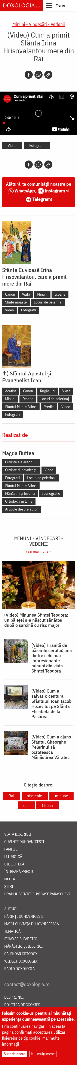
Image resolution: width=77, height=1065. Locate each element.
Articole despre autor (21, 509)
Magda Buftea (18, 452)
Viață (26, 294)
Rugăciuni (47, 390)
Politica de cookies (22, 1005)
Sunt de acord (14, 1053)
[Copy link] (48, 75)
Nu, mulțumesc (43, 1053)
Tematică (12, 931)
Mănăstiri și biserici (20, 493)
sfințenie (34, 796)
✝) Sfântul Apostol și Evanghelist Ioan (26, 377)
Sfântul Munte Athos (21, 406)
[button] (55, 5)
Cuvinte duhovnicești (21, 469)
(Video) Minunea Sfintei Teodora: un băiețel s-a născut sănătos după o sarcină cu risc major (36, 620)
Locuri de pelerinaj (48, 302)
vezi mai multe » (38, 551)
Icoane (60, 294)
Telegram (42, 199)
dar (26, 805)
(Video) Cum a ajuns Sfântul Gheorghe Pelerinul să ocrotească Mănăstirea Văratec (51, 747)
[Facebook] (29, 75)
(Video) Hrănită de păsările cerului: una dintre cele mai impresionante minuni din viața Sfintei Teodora (51, 658)
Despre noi (14, 997)
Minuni (42, 294)
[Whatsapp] (38, 75)
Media (9, 879)
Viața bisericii (17, 834)
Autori (10, 909)
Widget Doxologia (20, 961)
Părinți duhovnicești (24, 916)
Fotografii (36, 145)
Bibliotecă (14, 864)
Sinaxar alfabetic (20, 939)
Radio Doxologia (19, 969)
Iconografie (51, 493)
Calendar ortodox (20, 954)
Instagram (54, 190)
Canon (10, 294)
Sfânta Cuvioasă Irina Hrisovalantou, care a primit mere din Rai (34, 276)
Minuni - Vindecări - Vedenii (38, 24)
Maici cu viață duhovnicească (31, 924)
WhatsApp (25, 190)
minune (61, 796)
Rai (11, 796)
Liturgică (13, 857)
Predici (49, 406)
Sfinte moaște (16, 302)
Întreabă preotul (20, 872)
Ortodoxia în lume (19, 501)
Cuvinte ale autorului (21, 462)
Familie (11, 849)
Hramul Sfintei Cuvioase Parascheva (37, 894)
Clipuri (47, 805)
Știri (8, 886)
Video (12, 145)
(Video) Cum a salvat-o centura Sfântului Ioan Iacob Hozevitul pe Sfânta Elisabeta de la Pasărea (51, 703)
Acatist (10, 390)
